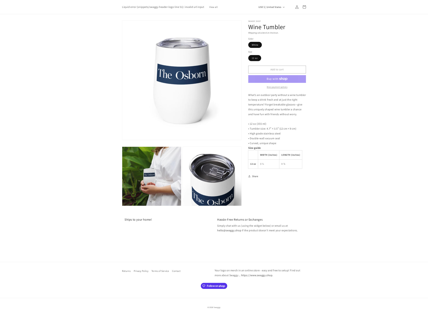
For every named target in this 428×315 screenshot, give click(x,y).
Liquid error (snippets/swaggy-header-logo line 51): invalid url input (163, 7)
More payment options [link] (277, 87)
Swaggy (217, 307)
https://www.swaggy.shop (257, 275)
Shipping (252, 32)
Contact (176, 270)
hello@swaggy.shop (229, 230)
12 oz (255, 57)
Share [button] (255, 176)
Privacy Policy (141, 270)
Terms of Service (160, 270)
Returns (126, 270)
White (255, 44)
